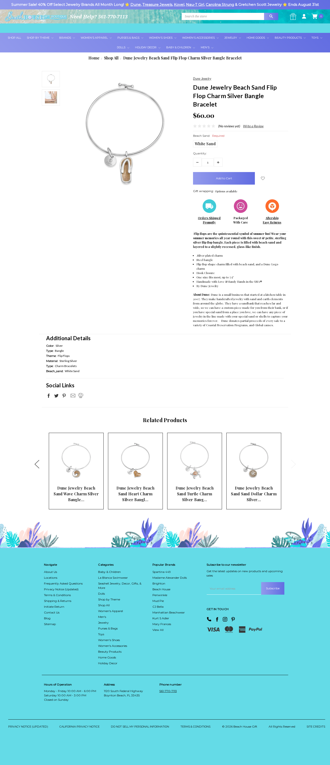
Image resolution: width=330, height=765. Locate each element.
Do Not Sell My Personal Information (140, 726)
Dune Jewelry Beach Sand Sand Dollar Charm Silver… (254, 493)
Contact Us (51, 612)
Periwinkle (159, 595)
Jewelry (231, 37)
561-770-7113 (168, 691)
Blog (47, 618)
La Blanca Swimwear (113, 577)
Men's (205, 47)
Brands (65, 37)
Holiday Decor (146, 47)
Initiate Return (54, 606)
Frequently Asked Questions (63, 583)
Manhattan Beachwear (168, 612)
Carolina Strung (220, 4)
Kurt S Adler (160, 618)
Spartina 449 (161, 572)
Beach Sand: (208, 135)
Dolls (121, 47)
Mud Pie (158, 601)
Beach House (161, 589)
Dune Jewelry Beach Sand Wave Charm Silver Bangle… (76, 493)
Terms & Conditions (57, 595)
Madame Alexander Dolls (169, 577)
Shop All (14, 37)
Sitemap (50, 624)
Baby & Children (179, 47)
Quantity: (200, 153)
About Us (50, 572)
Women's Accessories (198, 37)
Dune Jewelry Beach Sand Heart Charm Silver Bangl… (135, 493)
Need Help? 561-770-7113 (99, 16)
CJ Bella (158, 606)
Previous (37, 463)
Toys (315, 37)
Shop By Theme (38, 37)
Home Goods (256, 37)
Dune (135, 4)
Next (293, 463)
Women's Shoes (161, 37)
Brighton (158, 583)
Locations (50, 577)
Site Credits (316, 726)
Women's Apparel (94, 37)
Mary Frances (161, 624)
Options (67, 474)
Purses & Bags (128, 37)
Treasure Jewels (157, 4)
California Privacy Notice (79, 726)
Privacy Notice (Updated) (61, 589)
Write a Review (253, 126)
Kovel (179, 4)
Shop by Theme (109, 599)
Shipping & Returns (57, 601)
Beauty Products (288, 37)
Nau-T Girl (195, 4)
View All (158, 630)
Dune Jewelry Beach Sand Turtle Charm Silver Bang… (195, 493)
